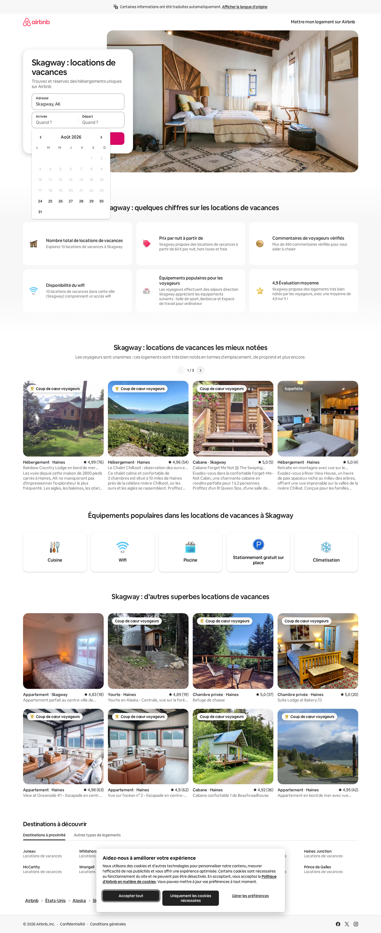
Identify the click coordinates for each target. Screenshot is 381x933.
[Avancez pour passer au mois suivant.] (101, 137)
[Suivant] (200, 370)
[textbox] (55, 122)
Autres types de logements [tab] (97, 835)
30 (101, 201)
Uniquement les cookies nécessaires (190, 898)
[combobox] (78, 104)
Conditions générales (108, 924)
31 (40, 212)
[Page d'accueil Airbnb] (36, 22)
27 (71, 201)
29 (91, 201)
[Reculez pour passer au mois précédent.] (40, 137)
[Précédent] (181, 370)
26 (60, 201)
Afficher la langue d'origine (244, 6)
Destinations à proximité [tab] (44, 835)
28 (81, 201)
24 (40, 201)
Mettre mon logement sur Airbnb (323, 22)
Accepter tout (131, 895)
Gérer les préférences (250, 895)
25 (50, 201)
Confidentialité (72, 924)
